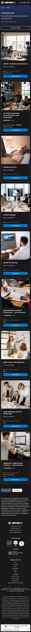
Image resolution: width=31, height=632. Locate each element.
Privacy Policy (15, 579)
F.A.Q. (15, 572)
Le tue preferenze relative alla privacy (17, 626)
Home (3, 7)
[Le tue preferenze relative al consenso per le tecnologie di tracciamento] (28, 629)
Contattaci (15, 574)
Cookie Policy (15, 581)
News (15, 570)
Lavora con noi (15, 576)
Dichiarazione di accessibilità (15, 583)
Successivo (17, 490)
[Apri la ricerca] (19, 3)
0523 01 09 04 (18, 530)
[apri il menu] (29, 2)
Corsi (15, 566)
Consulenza (15, 568)
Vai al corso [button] (15, 76)
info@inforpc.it (17, 532)
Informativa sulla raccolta (10, 630)
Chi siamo (15, 564)
